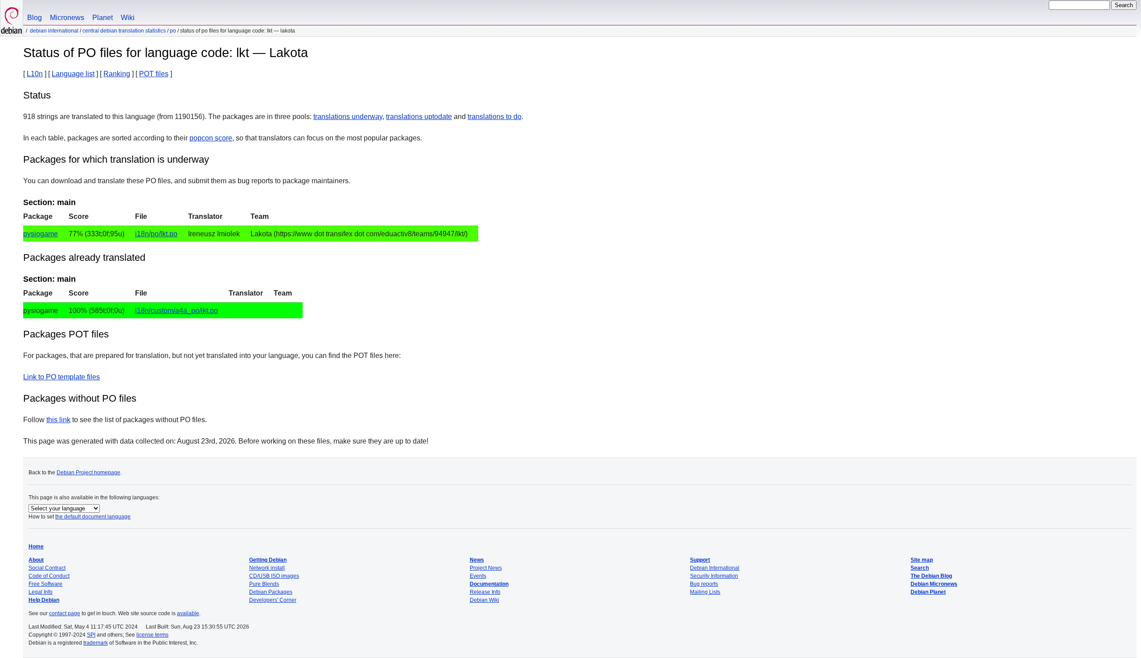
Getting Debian (268, 560)
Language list (73, 74)
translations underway (347, 116)
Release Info (485, 592)
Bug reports (704, 584)
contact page (64, 613)
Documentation (489, 584)
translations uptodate (419, 116)
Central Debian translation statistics (124, 31)
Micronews (67, 17)
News (477, 560)
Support (700, 560)
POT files (153, 74)
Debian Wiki (484, 600)
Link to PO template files (61, 377)
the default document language (93, 517)
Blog (34, 17)
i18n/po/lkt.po (156, 234)
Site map (922, 560)
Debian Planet (928, 592)
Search (920, 568)
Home (36, 546)
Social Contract (47, 568)
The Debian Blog (931, 576)
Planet (102, 17)
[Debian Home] (11, 18)
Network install (267, 568)
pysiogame (40, 234)
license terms (152, 635)
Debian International (54, 31)
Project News (486, 568)
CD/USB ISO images (274, 576)
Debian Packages (270, 592)
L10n (35, 74)
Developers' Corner (272, 600)
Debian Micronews (934, 584)
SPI (91, 635)
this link (58, 420)
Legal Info (41, 592)
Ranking (116, 74)
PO (173, 31)
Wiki (128, 17)
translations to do (494, 116)
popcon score (210, 138)
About (36, 560)
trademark (95, 643)
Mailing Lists (705, 592)
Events (478, 576)
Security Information (714, 576)
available (188, 613)
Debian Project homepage (88, 472)
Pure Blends (264, 584)
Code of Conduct (49, 576)
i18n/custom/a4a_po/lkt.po (176, 310)
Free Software (45, 584)
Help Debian (44, 600)
